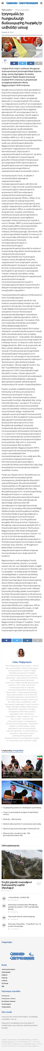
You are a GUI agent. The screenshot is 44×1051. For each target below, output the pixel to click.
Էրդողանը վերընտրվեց (13, 799)
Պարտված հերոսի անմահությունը (21, 916)
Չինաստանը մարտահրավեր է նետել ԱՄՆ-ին (21, 829)
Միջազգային (22, 10)
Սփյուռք (4, 978)
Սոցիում (4, 975)
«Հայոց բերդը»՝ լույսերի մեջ (18, 897)
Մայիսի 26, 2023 (7, 32)
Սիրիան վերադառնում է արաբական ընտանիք (22, 824)
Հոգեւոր (4, 980)
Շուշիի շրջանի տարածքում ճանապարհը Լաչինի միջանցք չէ (17, 885)
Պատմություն (6, 1004)
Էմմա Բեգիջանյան (22, 662)
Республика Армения (8, 1001)
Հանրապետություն (8, 969)
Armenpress (6, 996)
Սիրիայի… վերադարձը (12, 819)
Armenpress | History (8, 998)
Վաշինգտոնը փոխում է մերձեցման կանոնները (22, 808)
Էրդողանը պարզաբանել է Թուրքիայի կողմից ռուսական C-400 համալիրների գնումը (23, 907)
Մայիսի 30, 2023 (10, 776)
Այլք (3, 986)
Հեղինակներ (6, 1007)
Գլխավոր (7, 10)
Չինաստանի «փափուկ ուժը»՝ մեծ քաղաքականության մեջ (16, 834)
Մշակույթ (5, 983)
